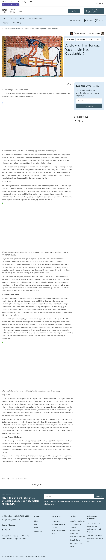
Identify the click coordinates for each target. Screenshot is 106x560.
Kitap (36, 521)
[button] (98, 20)
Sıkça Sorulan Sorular (78, 521)
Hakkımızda (56, 521)
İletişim (54, 534)
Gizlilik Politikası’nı (50, 501)
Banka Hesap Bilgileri (59, 531)
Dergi (36, 524)
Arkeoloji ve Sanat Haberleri (14, 29)
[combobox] (48, 11)
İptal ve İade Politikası (77, 537)
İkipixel (43, 556)
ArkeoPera (38, 531)
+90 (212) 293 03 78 (21, 516)
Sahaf (36, 528)
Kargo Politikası (75, 540)
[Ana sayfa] (2, 29)
